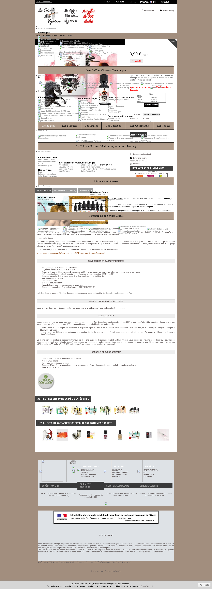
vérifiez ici (120, 308)
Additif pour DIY (114, 112)
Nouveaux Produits (66, 167)
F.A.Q (40, 172)
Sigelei (48, 44)
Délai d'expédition (88, 171)
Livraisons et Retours (47, 162)
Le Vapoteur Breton (64, 116)
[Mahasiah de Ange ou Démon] (48, 435)
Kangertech (55, 39)
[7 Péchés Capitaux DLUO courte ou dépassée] (134, 416)
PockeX (100, 49)
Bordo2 (50, 104)
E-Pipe (129, 293)
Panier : (166, 11)
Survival (50, 120)
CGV (145, 472)
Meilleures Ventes (66, 169)
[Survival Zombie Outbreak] (105, 435)
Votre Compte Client (46, 160)
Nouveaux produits (120, 472)
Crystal (50, 109)
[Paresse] (105, 416)
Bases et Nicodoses (116, 106)
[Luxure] (48, 416)
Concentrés (112, 110)
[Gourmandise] (120, 416)
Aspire (48, 37)
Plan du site (120, 2)
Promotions (63, 165)
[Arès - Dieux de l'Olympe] (62, 435)
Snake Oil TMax (99, 115)
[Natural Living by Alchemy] (120, 435)
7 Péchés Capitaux (63, 100)
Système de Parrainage (90, 167)
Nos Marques (64, 171)
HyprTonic (93, 108)
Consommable (162, 136)
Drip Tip (129, 88)
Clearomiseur (58, 82)
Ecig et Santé (148, 474)
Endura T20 (105, 46)
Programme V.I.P (87, 477)
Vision (48, 51)
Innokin (49, 48)
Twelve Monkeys (101, 119)
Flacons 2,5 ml (114, 119)
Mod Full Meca (95, 141)
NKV (86, 112)
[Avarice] (76, 416)
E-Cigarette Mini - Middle (70, 41)
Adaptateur (100, 88)
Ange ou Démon (60, 102)
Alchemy (91, 103)
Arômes (111, 108)
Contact (108, 2)
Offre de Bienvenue (89, 165)
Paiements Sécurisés (47, 174)
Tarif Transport (87, 470)
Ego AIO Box (77, 56)
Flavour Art (94, 105)
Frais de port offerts (89, 169)
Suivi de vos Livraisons (47, 176)
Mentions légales (45, 166)
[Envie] (91, 416)
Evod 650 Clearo (82, 45)
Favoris (133, 2)
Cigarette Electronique (114, 293)
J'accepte (204, 585)
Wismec (50, 53)
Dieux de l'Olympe (62, 111)
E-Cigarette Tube (96, 44)
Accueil (37, 36)
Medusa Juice (97, 110)
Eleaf (47, 46)
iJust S (99, 55)
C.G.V (40, 164)
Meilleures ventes (119, 474)
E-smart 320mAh (81, 43)
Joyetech (52, 41)
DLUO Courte (113, 121)
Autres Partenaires (108, 169)
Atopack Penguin (82, 54)
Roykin (49, 118)
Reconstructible (128, 136)
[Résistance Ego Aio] (76, 435)
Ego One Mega (109, 53)
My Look (100, 571)
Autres (49, 55)
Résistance (57, 85)
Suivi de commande (88, 474)
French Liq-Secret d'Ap (68, 113)
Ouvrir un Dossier (45, 200)
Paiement (84, 472)
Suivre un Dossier (97, 195)
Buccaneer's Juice (63, 107)
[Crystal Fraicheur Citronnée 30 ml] (91, 435)
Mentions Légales (150, 470)
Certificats (117, 477)
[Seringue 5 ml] (163, 435)
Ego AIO (101, 51)
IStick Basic (75, 59)
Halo (86, 101)
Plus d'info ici (147, 586)
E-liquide (43, 293)
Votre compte (149, 11)
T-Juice (89, 117)
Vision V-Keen (78, 48)
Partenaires (148, 477)
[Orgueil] (62, 416)
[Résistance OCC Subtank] (149, 435)
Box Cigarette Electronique (71, 52)
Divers (161, 88)
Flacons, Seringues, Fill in (118, 100)
